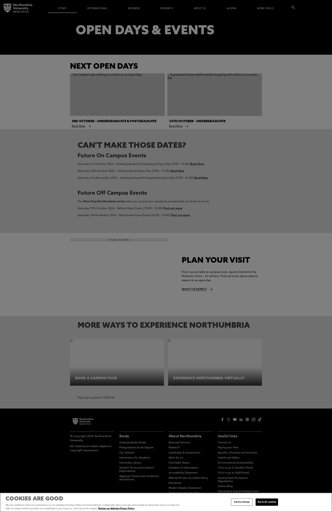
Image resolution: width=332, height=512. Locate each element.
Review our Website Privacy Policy (116, 508)
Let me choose (242, 502)
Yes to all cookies (266, 502)
